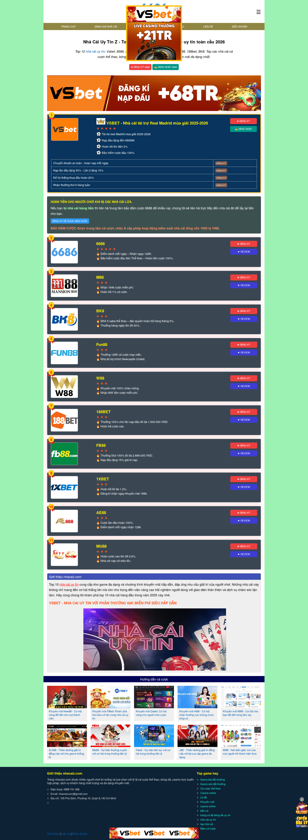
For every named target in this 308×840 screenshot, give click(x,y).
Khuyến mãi (207, 802)
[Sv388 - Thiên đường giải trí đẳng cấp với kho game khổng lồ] (67, 745)
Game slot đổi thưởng (212, 784)
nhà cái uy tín (95, 51)
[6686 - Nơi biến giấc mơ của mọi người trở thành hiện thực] (241, 745)
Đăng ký (221, 163)
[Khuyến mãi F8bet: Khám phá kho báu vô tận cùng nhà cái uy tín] (110, 706)
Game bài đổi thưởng (212, 779)
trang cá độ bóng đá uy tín (215, 815)
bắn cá (204, 810)
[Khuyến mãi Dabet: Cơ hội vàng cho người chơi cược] (154, 706)
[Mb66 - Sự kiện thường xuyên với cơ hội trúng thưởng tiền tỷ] (110, 745)
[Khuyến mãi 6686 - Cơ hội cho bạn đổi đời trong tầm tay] (241, 706)
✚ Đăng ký (243, 121)
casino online (207, 806)
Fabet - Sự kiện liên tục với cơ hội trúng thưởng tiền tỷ (153, 751)
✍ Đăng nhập (243, 129)
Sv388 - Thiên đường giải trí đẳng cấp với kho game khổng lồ (66, 753)
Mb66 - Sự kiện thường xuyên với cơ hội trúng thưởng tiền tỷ (109, 751)
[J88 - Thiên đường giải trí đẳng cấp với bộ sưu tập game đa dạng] (197, 745)
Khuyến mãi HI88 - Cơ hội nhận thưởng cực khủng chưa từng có (196, 714)
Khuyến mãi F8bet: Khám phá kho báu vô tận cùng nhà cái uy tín (110, 714)
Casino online (208, 793)
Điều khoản (239, 26)
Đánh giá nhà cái (106, 26)
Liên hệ (208, 26)
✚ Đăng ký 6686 (140, 67)
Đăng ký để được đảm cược (69, 221)
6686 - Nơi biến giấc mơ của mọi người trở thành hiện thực (240, 751)
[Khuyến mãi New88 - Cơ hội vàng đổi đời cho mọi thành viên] (67, 706)
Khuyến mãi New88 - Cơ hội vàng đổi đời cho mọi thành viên (65, 714)
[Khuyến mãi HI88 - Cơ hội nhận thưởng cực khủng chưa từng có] (197, 706)
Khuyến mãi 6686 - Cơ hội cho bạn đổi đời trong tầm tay (240, 713)
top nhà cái (206, 824)
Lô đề (203, 797)
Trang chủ (68, 26)
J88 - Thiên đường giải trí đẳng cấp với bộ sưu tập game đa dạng (197, 753)
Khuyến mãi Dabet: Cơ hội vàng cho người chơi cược (151, 713)
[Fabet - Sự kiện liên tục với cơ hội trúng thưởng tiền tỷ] (154, 745)
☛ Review (244, 251)
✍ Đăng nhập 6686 (165, 67)
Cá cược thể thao (210, 788)
